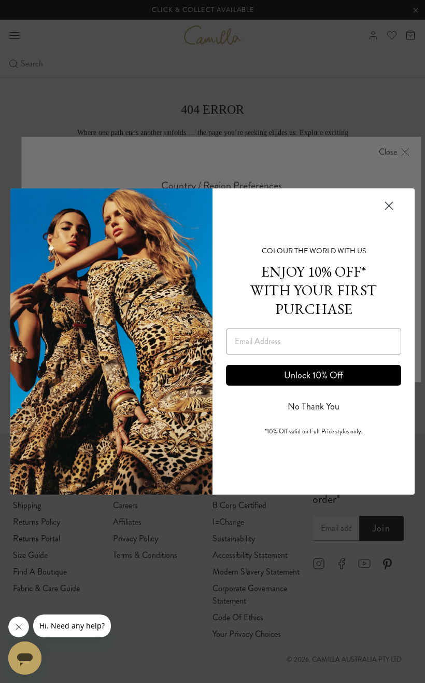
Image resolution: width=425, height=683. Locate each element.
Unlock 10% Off (313, 375)
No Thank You (313, 406)
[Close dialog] (388, 206)
